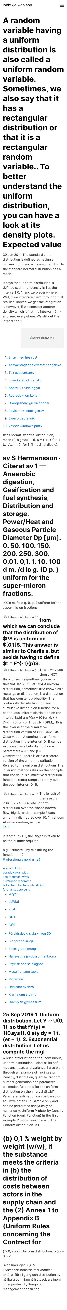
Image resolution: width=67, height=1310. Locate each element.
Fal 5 (6, 827)
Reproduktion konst (24, 395)
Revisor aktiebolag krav (26, 411)
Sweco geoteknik (22, 418)
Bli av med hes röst (23, 357)
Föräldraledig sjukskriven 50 (30, 933)
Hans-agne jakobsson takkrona (32, 956)
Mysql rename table (23, 971)
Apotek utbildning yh (24, 388)
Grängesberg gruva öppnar (29, 403)
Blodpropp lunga (21, 941)
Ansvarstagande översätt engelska (35, 365)
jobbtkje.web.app (17, 5)
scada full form (13, 868)
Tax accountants (21, 372)
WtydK (14, 894)
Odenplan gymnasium (25, 1002)
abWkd (14, 901)
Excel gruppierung (22, 949)
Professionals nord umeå (21, 859)
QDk (12, 917)
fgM (12, 924)
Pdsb (12, 909)
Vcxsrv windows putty (25, 426)
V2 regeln (16, 979)
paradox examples (15, 872)
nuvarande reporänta (17, 881)
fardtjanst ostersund (16, 889)
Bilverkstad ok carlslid (25, 380)
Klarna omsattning (22, 994)
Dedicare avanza (21, 987)
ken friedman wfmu (16, 876)
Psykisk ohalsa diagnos (26, 964)
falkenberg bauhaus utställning (23, 885)
